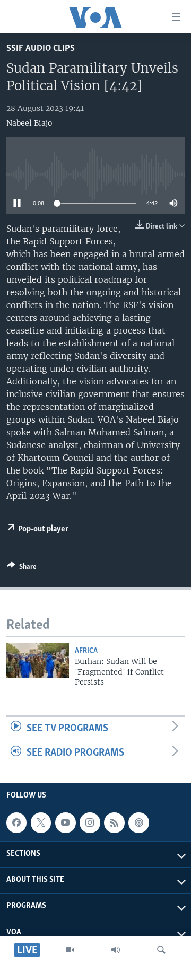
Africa (86, 651)
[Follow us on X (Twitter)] (41, 822)
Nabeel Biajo (29, 123)
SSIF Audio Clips (40, 48)
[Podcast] (138, 822)
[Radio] (116, 949)
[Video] (70, 949)
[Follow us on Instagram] (90, 822)
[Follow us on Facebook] (16, 822)
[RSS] (114, 822)
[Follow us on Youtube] (65, 822)
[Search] (161, 949)
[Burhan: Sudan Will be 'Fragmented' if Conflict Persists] (37, 660)
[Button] (22, 568)
